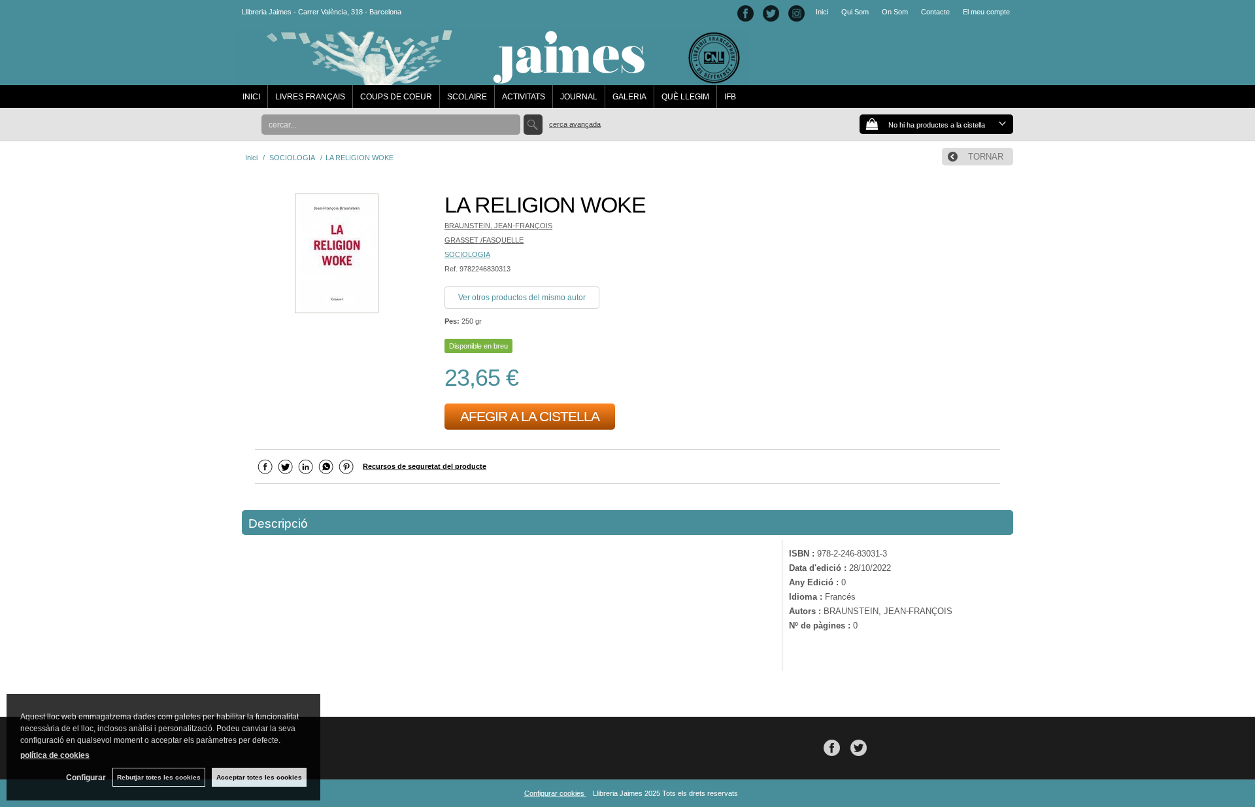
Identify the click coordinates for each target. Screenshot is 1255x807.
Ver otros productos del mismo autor (522, 297)
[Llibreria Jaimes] (491, 78)
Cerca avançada (575, 124)
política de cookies (55, 755)
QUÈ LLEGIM (685, 96)
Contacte (935, 12)
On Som (895, 12)
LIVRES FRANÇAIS (310, 96)
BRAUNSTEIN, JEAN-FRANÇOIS (498, 226)
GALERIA (629, 96)
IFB (730, 96)
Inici (822, 12)
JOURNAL (578, 96)
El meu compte (986, 12)
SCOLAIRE (467, 96)
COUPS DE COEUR (396, 96)
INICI (251, 96)
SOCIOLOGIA (467, 254)
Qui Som (855, 12)
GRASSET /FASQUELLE (484, 240)
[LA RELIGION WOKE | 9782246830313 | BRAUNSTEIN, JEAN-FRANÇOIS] (336, 255)
